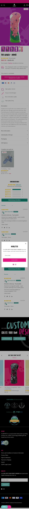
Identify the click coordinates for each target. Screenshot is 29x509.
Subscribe (14, 260)
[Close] (25, 243)
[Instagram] (15, 264)
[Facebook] (13, 264)
